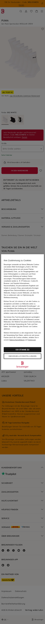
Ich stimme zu (22, 349)
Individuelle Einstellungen (22, 356)
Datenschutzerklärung (16, 340)
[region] (22, 312)
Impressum (32, 340)
